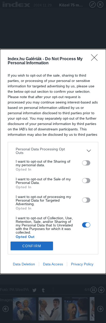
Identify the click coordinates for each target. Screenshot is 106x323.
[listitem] (53, 150)
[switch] (86, 162)
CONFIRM (31, 246)
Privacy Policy (82, 264)
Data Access (53, 264)
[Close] (96, 59)
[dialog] (53, 161)
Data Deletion (24, 264)
